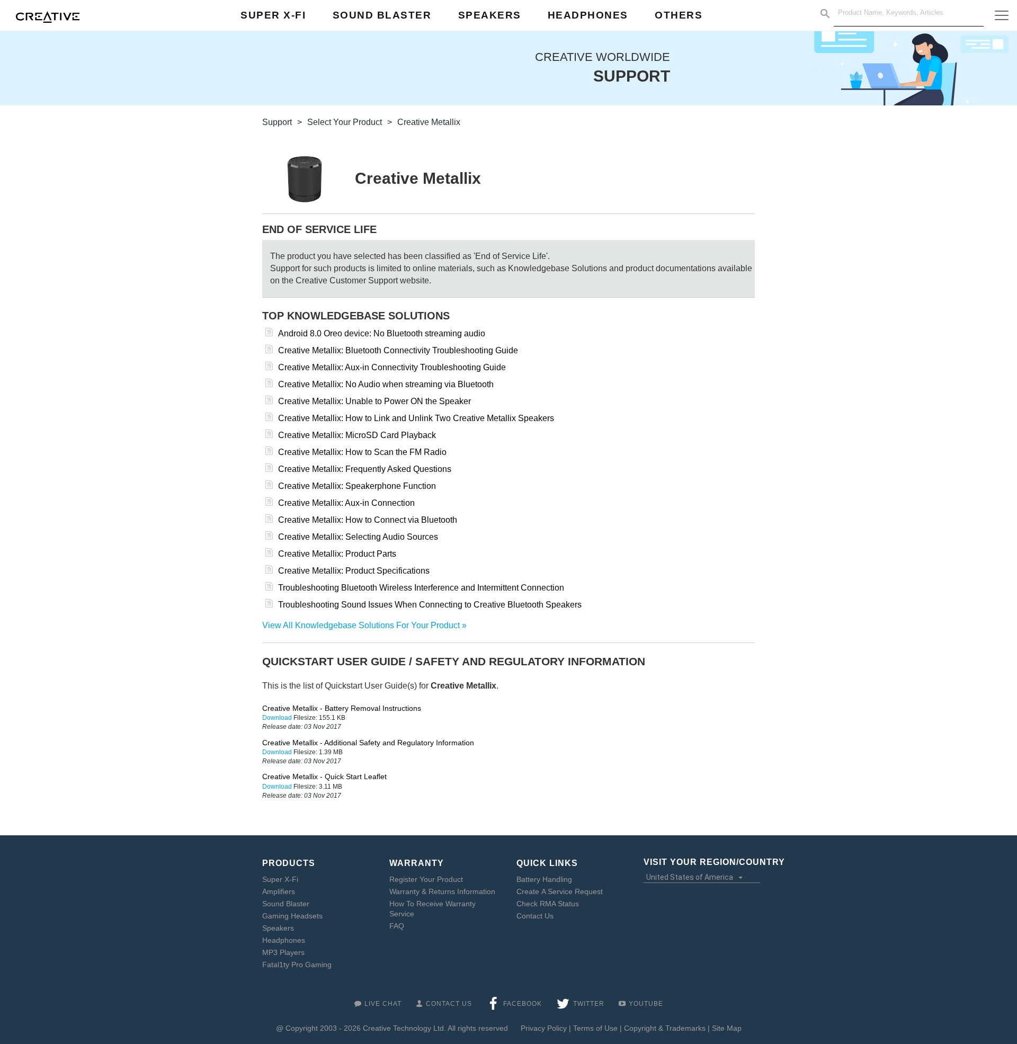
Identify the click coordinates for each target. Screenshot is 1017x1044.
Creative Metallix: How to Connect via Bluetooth (367, 519)
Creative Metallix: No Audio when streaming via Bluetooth (386, 384)
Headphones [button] (588, 15)
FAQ (396, 926)
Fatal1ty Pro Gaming (297, 964)
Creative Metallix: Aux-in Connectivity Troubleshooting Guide (392, 367)
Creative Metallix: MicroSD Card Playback (357, 435)
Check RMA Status (547, 903)
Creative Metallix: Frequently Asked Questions (364, 469)
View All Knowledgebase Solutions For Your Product (361, 625)
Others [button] (678, 15)
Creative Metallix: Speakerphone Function (357, 485)
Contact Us (535, 916)
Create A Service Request (559, 891)
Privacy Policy (544, 1028)
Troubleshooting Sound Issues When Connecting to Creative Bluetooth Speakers (430, 604)
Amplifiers (278, 891)
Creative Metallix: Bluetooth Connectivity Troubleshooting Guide (398, 350)
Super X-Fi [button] (273, 15)
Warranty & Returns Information (442, 891)
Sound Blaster (285, 903)
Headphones (283, 940)
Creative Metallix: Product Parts (337, 553)
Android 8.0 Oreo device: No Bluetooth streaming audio (381, 333)
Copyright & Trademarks (665, 1028)
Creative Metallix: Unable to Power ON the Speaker (374, 401)
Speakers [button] (489, 15)
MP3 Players (283, 952)
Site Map (727, 1028)
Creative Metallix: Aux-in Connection (346, 502)
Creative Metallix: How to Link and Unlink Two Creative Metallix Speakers (416, 418)
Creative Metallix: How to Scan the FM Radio (362, 452)
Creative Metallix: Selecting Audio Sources (358, 536)
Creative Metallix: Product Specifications (354, 570)
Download (277, 717)
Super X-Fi (280, 879)
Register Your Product (426, 879)
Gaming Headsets (292, 916)
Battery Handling (544, 879)
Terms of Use (595, 1028)
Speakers (278, 928)
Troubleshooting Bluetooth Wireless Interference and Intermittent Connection (421, 587)
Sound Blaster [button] (382, 15)
